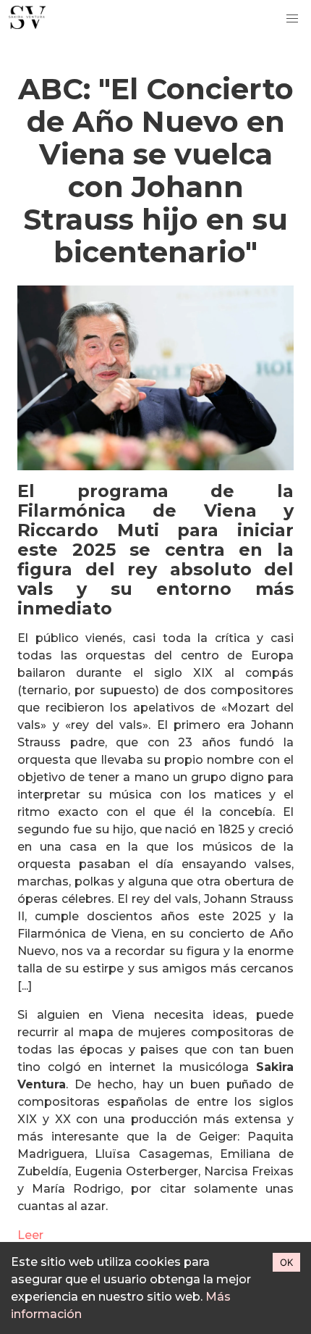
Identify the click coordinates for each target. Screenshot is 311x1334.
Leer (30, 1235)
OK (286, 1262)
